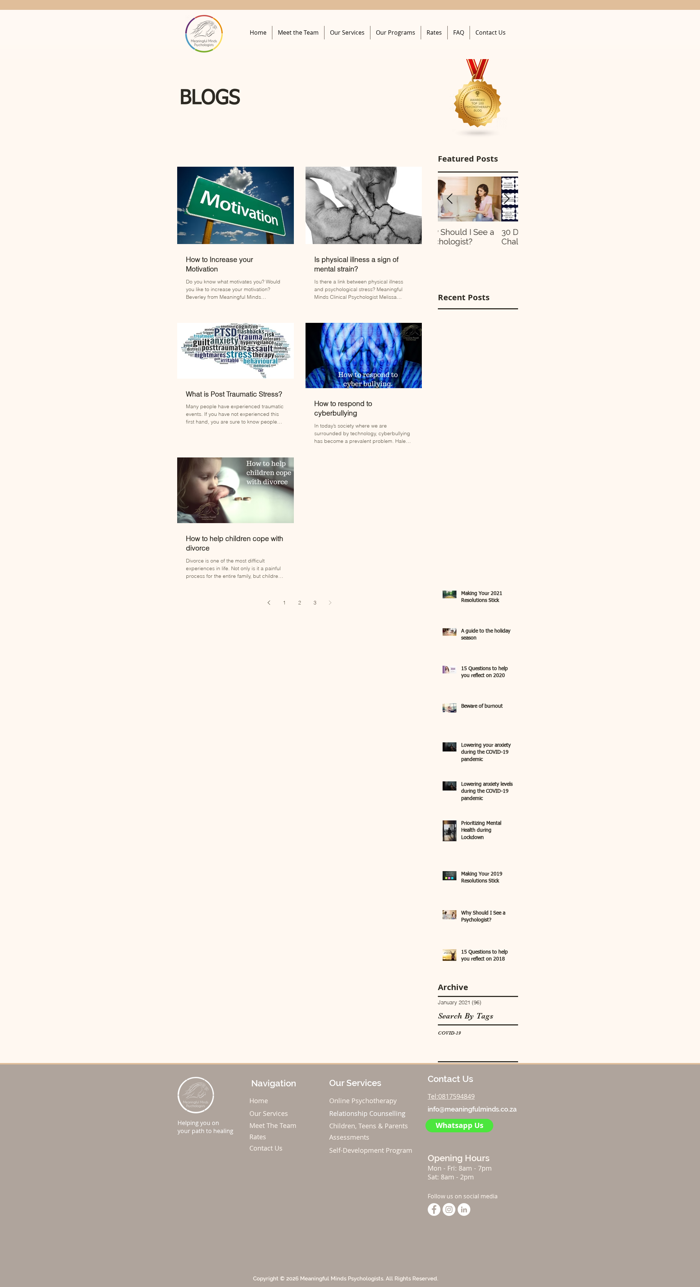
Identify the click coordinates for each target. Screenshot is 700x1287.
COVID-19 (449, 1033)
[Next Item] (506, 199)
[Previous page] (269, 602)
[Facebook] (434, 1209)
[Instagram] (449, 1209)
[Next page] (330, 602)
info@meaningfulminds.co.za (472, 1109)
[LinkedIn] (464, 1209)
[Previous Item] (449, 199)
